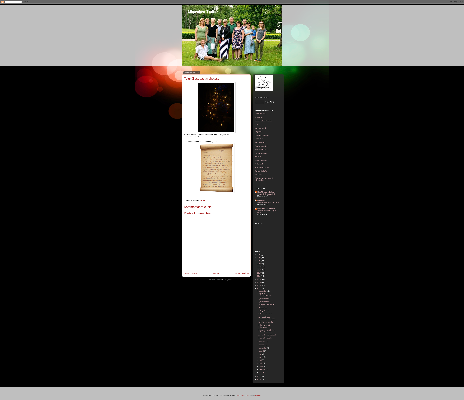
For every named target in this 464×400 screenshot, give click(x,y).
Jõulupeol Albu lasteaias (266, 305)
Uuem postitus (190, 273)
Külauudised (259, 139)
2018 (259, 270)
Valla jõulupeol (263, 311)
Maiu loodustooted (261, 146)
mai (260, 360)
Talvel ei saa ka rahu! (265, 322)
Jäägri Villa (258, 132)
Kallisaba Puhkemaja (262, 135)
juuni (261, 357)
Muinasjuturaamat (261, 153)
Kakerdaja (261, 200)
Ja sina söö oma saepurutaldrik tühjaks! (267, 318)
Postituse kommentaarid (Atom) (220, 280)
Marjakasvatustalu (261, 149)
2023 (259, 255)
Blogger (258, 395)
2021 (259, 261)
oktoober (262, 345)
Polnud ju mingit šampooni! (264, 326)
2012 (259, 288)
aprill (261, 363)
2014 (259, 282)
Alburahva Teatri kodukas (263, 121)
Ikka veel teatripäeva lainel (266, 194)
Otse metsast (263, 308)
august (261, 351)
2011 (259, 376)
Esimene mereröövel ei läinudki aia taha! (266, 331)
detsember (263, 291)
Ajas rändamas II (264, 299)
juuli (260, 354)
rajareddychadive (242, 395)
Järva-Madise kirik (261, 128)
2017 (259, 273)
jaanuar (262, 372)
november (262, 342)
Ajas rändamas (263, 302)
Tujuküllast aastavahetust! (264, 295)
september (263, 348)
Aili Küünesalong (260, 114)
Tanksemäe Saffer (261, 171)
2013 (259, 285)
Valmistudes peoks (265, 314)
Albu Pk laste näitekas (265, 192)
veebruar (262, 369)
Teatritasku (258, 174)
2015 (259, 279)
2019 (259, 267)
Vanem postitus (242, 273)
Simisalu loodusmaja (262, 167)
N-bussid (258, 157)
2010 (259, 379)
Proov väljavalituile (265, 338)
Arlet (256, 124)
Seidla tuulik (259, 164)
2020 (259, 264)
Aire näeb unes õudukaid (267, 335)
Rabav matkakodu (261, 160)
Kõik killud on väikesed (266, 209)
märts (261, 366)
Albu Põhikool (259, 117)
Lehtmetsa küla (260, 142)
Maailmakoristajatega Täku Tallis (268, 202)
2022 (259, 258)
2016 (259, 276)
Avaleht (216, 273)
